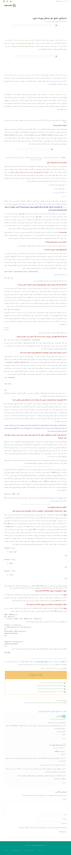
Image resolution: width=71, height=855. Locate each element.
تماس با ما (5, 850)
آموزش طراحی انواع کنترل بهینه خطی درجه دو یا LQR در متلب (29, 769)
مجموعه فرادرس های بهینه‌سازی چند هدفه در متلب (50, 685)
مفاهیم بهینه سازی (29, 703)
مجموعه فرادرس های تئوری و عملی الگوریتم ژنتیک (50, 688)
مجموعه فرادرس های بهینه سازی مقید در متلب (51, 682)
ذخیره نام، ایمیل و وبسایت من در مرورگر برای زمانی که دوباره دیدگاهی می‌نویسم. (42, 827)
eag (56, 21)
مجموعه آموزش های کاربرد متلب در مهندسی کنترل (52, 765)
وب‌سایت (64, 823)
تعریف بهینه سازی (48, 703)
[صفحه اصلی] (10, 5)
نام (65, 814)
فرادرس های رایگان (16, 850)
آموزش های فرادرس (29, 850)
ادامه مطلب (30, 81)
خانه (67, 1)
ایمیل (64, 819)
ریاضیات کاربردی (39, 703)
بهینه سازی (48, 21)
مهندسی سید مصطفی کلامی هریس (46, 664)
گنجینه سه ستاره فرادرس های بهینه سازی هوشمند (50, 691)
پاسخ (64, 738)
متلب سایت (41, 850)
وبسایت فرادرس (59, 1)
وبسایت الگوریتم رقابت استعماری (58, 40)
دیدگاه (65, 799)
